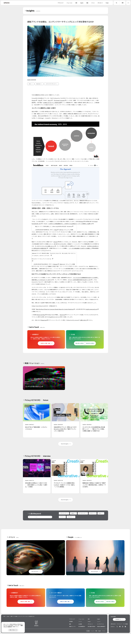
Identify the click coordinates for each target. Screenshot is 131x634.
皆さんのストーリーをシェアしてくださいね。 (42, 258)
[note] (125, 626)
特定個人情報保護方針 (101, 626)
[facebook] (119, 626)
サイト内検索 (125, 624)
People (107, 2)
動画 (87, 2)
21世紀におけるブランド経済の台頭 (52, 102)
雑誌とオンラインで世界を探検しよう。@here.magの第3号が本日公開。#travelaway (53, 226)
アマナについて (60, 2)
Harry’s (49, 100)
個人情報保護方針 (82, 626)
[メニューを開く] (128, 3)
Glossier (34, 100)
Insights (81, 2)
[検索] (117, 3)
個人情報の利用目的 (91, 626)
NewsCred (62, 315)
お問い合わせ (83, 320)
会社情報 (80, 624)
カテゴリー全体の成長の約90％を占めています (79, 280)
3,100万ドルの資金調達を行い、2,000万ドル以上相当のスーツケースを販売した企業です (70, 223)
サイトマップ (119, 624)
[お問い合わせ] (123, 3)
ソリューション (69, 2)
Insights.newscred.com (91, 309)
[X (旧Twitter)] (117, 626)
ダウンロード (100, 2)
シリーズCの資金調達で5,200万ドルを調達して (80, 248)
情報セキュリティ (72, 626)
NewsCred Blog (41, 315)
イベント (93, 2)
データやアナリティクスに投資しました (45, 246)
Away (39, 100)
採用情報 (71, 621)
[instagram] (122, 626)
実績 (76, 2)
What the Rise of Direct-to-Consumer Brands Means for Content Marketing (54, 309)
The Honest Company (59, 100)
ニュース (98, 621)
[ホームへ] (6, 2)
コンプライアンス (100, 624)
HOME (4, 616)
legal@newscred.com (54, 317)
